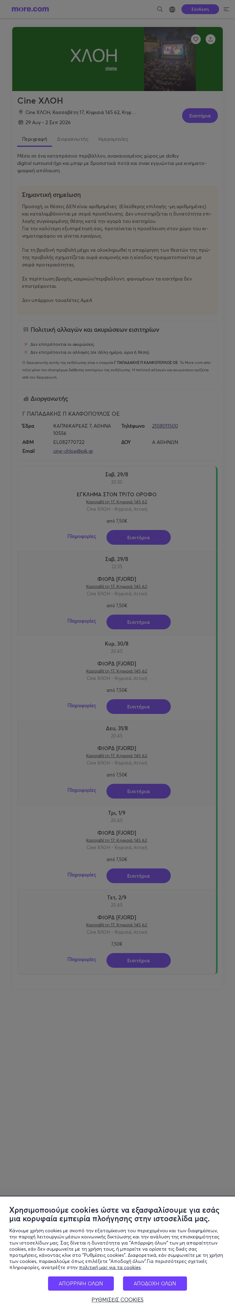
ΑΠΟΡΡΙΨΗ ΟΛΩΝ (81, 1283)
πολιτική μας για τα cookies (110, 1267)
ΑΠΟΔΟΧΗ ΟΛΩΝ (155, 1283)
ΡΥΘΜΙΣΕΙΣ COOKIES (117, 1300)
